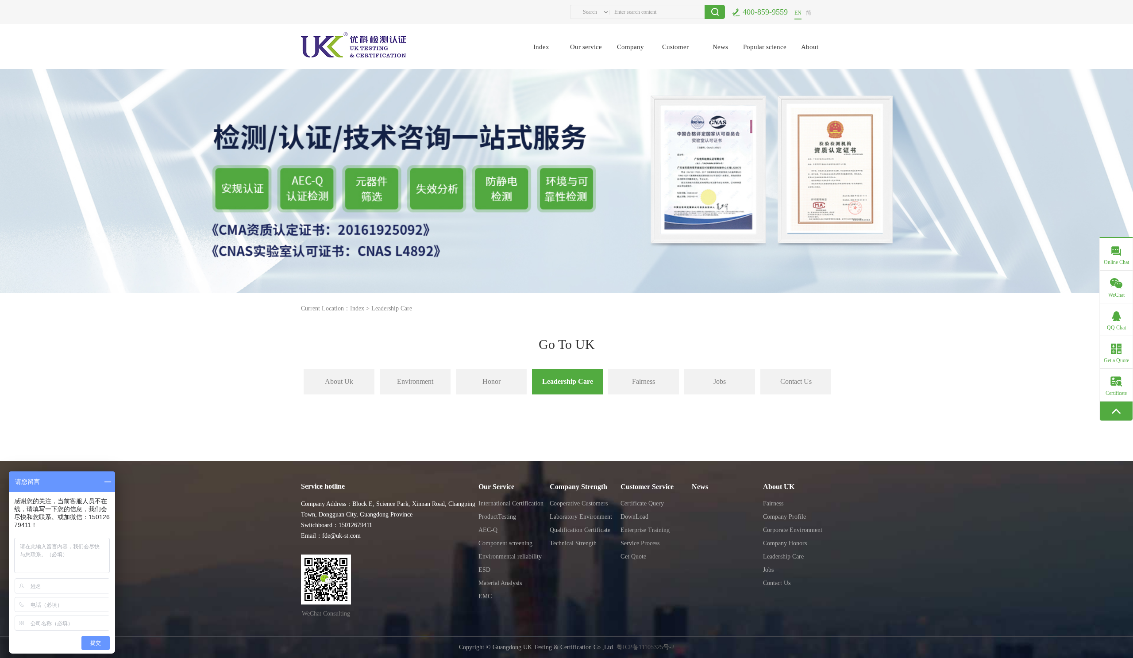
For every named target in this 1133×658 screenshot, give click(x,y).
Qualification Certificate (580, 530)
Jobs (719, 381)
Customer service (675, 56)
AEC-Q (487, 530)
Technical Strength (573, 543)
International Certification (510, 503)
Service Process (639, 543)
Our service (586, 46)
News (720, 46)
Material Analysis (500, 583)
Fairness (643, 381)
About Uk (339, 381)
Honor (491, 381)
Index (541, 46)
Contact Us (796, 381)
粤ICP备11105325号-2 (645, 647)
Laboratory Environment (581, 516)
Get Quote (633, 556)
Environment (415, 381)
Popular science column (764, 56)
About (809, 46)
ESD (484, 569)
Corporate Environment (792, 530)
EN (798, 13)
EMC (485, 596)
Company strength (630, 56)
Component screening (505, 543)
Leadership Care (391, 308)
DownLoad (634, 516)
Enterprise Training (645, 530)
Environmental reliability (510, 556)
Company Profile (784, 516)
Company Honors (785, 543)
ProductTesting (497, 516)
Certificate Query (642, 503)
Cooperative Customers (579, 503)
